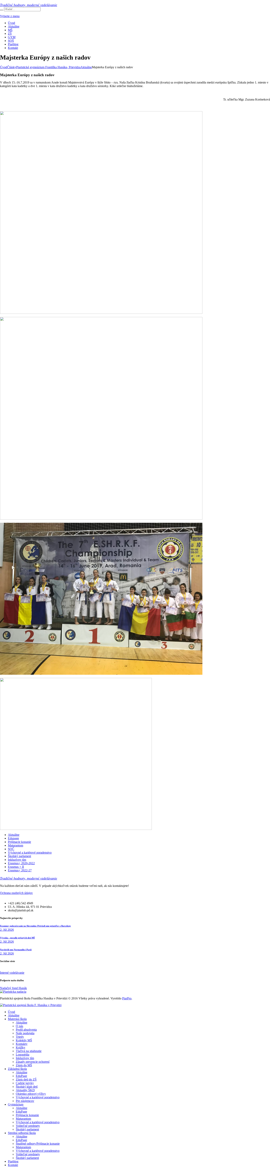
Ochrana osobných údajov (16, 893)
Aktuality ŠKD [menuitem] (25, 1090)
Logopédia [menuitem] (22, 1054)
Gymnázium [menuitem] (15, 1104)
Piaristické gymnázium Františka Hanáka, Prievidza (48, 67)
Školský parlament (19, 856)
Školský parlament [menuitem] (27, 1129)
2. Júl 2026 (7, 929)
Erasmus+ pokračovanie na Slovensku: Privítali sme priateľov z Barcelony (35, 926)
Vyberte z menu (10, 16)
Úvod (11, 23)
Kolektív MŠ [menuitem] (24, 1040)
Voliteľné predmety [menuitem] (28, 1125)
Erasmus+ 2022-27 (20, 870)
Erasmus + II (16, 866)
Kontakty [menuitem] (21, 1044)
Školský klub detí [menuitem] (27, 1086)
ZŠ (10, 33)
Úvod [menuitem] (11, 1011)
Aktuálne (13, 26)
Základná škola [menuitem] (17, 1068)
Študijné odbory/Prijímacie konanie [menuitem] (38, 1143)
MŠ (10, 30)
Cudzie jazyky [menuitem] (25, 1083)
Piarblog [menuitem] (13, 1161)
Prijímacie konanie (19, 842)
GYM (11, 37)
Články (11, 67)
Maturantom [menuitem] (23, 1118)
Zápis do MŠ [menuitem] (24, 1065)
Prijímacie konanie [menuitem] (27, 1115)
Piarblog (13, 44)
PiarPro (126, 998)
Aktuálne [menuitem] (13, 1015)
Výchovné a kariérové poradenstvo (30, 852)
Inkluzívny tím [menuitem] (25, 1058)
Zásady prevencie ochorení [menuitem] (32, 1061)
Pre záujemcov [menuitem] (25, 1101)
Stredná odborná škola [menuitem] (22, 1133)
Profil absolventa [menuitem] (26, 1029)
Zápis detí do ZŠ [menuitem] (26, 1079)
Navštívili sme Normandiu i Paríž (16, 949)
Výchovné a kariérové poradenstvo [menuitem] (37, 1097)
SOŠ (11, 40)
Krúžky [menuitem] (20, 1047)
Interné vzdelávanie (12, 972)
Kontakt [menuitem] (13, 1165)
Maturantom (15, 845)
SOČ (11, 849)
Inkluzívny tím (17, 859)
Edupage (13, 838)
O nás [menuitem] (19, 1026)
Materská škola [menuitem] (17, 1019)
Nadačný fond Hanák (13, 988)
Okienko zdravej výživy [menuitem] (31, 1093)
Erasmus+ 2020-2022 (21, 863)
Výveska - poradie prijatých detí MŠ (17, 938)
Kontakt (13, 47)
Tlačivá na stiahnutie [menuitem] (29, 1051)
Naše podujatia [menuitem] (25, 1033)
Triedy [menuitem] (20, 1036)
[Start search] (1, 10)
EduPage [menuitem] (21, 1076)
